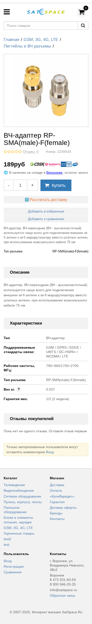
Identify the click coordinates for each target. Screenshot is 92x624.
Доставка (57, 485)
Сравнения (13, 572)
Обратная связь (62, 595)
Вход (50, 452)
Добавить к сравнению (46, 219)
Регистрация (14, 566)
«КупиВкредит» (62, 496)
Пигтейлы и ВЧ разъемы (27, 46)
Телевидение (14, 485)
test (6, 545)
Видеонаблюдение (19, 490)
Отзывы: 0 (30, 152)
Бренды (56, 513)
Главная (11, 39)
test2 (7, 539)
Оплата (56, 490)
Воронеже (54, 172)
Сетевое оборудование (22, 496)
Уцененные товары (19, 533)
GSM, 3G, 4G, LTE (41, 39)
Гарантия (57, 502)
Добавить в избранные (46, 211)
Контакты (57, 519)
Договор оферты (63, 507)
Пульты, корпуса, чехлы (23, 502)
